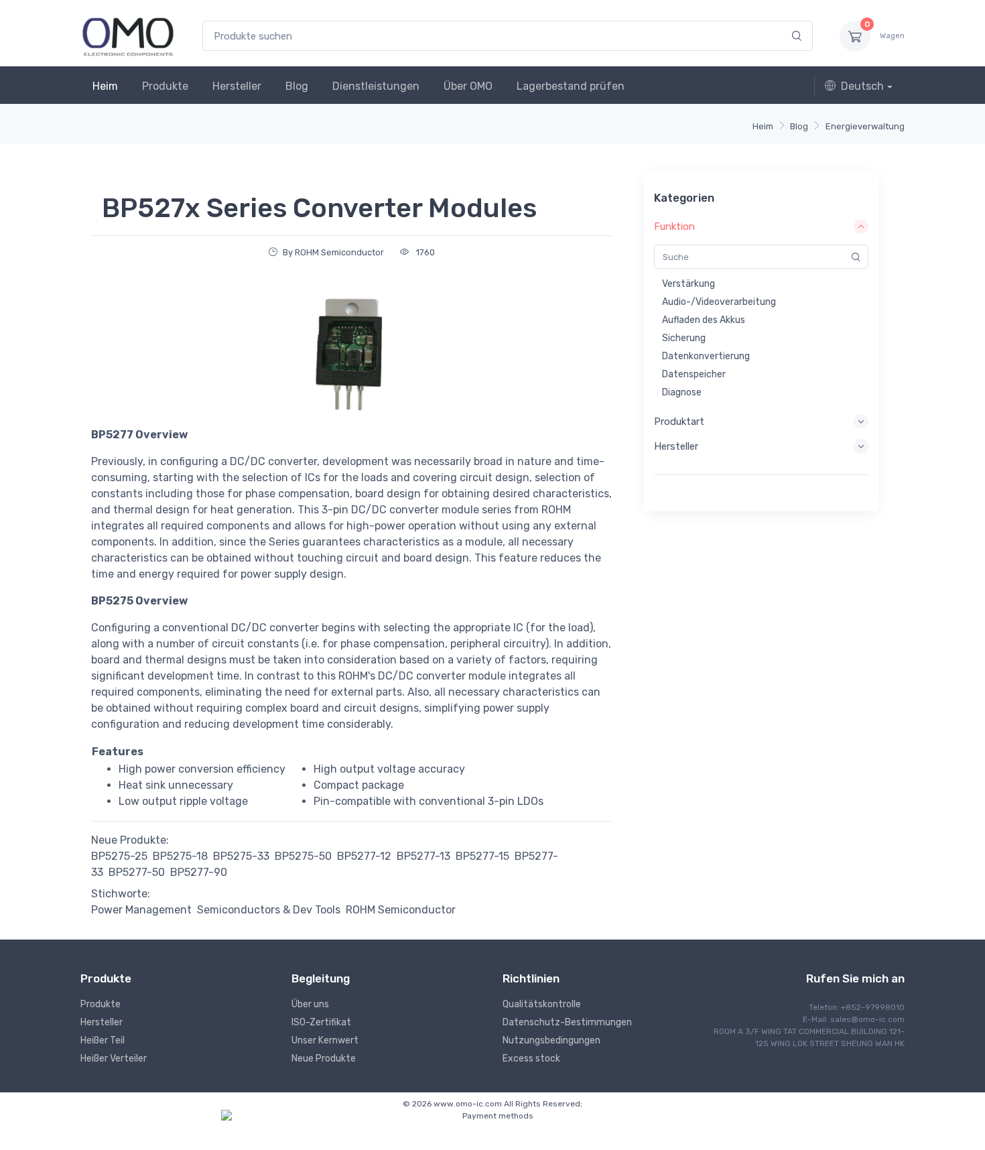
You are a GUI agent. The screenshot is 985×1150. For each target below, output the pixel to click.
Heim (105, 86)
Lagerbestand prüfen (571, 86)
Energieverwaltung (865, 126)
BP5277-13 (423, 856)
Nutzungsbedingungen (551, 1040)
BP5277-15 (482, 856)
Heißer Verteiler (113, 1058)
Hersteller (236, 86)
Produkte (165, 86)
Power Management (141, 909)
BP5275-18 (180, 856)
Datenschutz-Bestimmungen (567, 1022)
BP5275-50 (303, 856)
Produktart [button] (679, 422)
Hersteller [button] (676, 446)
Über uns (310, 1004)
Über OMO (468, 86)
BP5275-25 (119, 856)
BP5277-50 (137, 872)
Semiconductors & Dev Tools (268, 909)
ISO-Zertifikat (321, 1022)
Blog (296, 86)
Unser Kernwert (324, 1040)
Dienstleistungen (375, 86)
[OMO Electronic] (128, 36)
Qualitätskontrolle (542, 1004)
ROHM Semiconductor (401, 909)
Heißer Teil (102, 1040)
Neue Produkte (323, 1058)
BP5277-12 (364, 856)
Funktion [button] (674, 226)
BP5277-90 (198, 872)
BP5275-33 (241, 856)
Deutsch (862, 86)
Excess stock (531, 1058)
